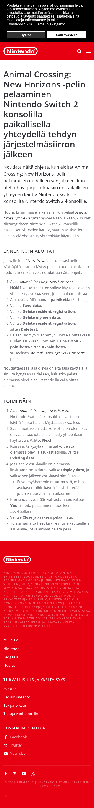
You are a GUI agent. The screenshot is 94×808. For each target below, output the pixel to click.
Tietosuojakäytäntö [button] (50, 24)
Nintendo (11, 648)
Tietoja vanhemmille (20, 713)
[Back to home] (20, 51)
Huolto (9, 665)
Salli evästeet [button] (66, 35)
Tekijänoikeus (15, 705)
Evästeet (10, 688)
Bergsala (10, 657)
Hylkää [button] (26, 35)
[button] (79, 51)
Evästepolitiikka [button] (19, 24)
